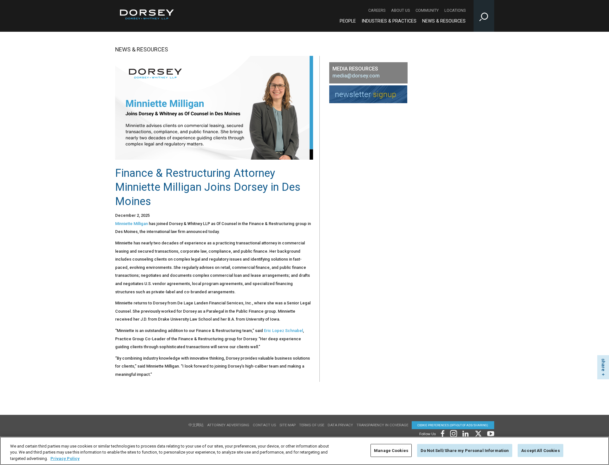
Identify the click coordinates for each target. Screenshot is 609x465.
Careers (376, 10)
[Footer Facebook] (442, 433)
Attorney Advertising (228, 425)
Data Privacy (340, 425)
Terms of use (311, 425)
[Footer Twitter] (478, 433)
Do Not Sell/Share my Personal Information (465, 450)
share (603, 364)
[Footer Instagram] (453, 433)
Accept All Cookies (540, 450)
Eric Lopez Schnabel (283, 330)
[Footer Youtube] (489, 433)
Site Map (287, 425)
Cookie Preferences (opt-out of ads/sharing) (452, 425)
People (348, 21)
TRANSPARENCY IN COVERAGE (382, 425)
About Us (400, 10)
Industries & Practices (389, 21)
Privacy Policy (65, 458)
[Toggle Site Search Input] (484, 16)
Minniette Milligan (131, 223)
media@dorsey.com (356, 76)
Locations (455, 10)
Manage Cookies (391, 450)
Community (427, 10)
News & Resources (444, 21)
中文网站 (196, 425)
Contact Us (264, 425)
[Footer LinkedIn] (465, 433)
